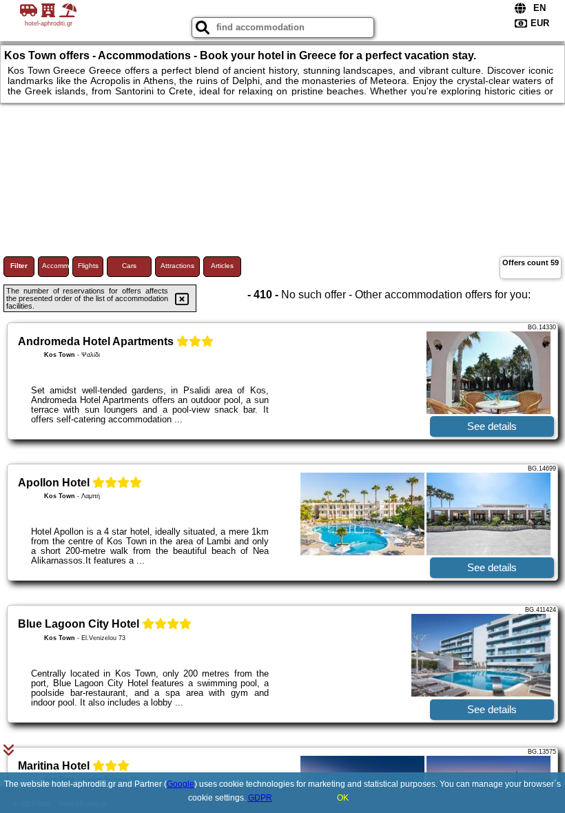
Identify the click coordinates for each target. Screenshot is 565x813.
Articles (222, 265)
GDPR (260, 798)
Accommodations (55, 265)
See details (492, 426)
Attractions (177, 265)
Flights (88, 265)
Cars (129, 265)
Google (180, 784)
